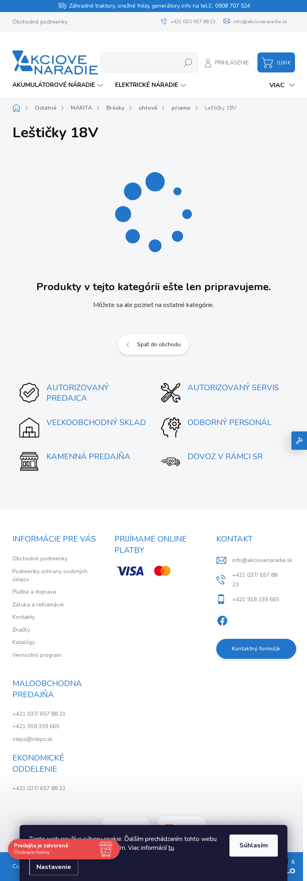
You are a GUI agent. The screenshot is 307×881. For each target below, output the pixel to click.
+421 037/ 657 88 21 (39, 714)
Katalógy (23, 642)
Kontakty (23, 617)
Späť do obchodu (159, 344)
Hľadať (187, 62)
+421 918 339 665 (35, 726)
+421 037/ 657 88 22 (39, 788)
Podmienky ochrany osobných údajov (50, 575)
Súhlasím (253, 845)
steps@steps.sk (32, 739)
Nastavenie (53, 867)
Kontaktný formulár (256, 648)
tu (171, 847)
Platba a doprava (34, 592)
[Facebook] (222, 619)
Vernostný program (36, 655)
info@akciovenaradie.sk (262, 560)
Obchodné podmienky (40, 22)
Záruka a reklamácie (38, 604)
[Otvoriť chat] (299, 440)
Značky (21, 630)
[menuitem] (58, 85)
